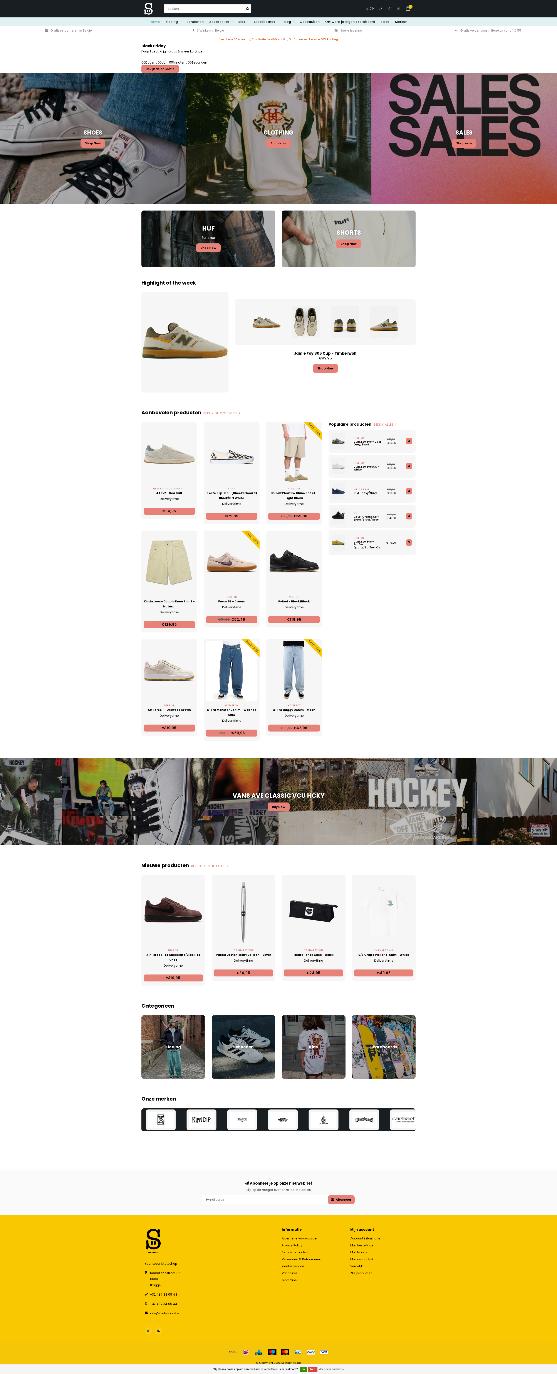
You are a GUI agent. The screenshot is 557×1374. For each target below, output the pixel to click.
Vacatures (289, 1273)
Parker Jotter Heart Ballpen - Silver (243, 955)
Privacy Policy (292, 1245)
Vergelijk (356, 1266)
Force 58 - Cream (231, 601)
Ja (303, 1369)
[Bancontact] (298, 1352)
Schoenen (195, 22)
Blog (287, 22)
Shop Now (93, 143)
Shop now (464, 143)
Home (154, 22)
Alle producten (361, 1273)
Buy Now (278, 807)
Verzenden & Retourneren (301, 1259)
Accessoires (219, 22)
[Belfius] (232, 1352)
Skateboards (264, 22)
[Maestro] (272, 1352)
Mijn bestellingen (363, 1245)
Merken (401, 22)
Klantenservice (293, 1266)
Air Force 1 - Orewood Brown (169, 710)
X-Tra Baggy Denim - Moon (294, 710)
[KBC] (258, 1352)
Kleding (172, 22)
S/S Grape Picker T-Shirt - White (383, 955)
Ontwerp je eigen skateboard (350, 22)
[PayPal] (311, 1352)
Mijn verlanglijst (361, 1259)
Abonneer (343, 1199)
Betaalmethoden (295, 1252)
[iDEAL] (245, 1352)
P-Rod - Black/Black (294, 601)
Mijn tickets (358, 1252)
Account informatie (365, 1238)
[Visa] (324, 1352)
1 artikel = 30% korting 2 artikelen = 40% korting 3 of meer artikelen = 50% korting (278, 39)
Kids (241, 22)
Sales (385, 22)
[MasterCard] (285, 1352)
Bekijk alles (384, 424)
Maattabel (289, 1280)
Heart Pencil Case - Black (314, 955)
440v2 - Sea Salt (169, 493)
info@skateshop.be (164, 1313)
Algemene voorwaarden (300, 1238)
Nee (312, 1369)
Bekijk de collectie (160, 69)
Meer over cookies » (331, 1369)
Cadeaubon (310, 22)
